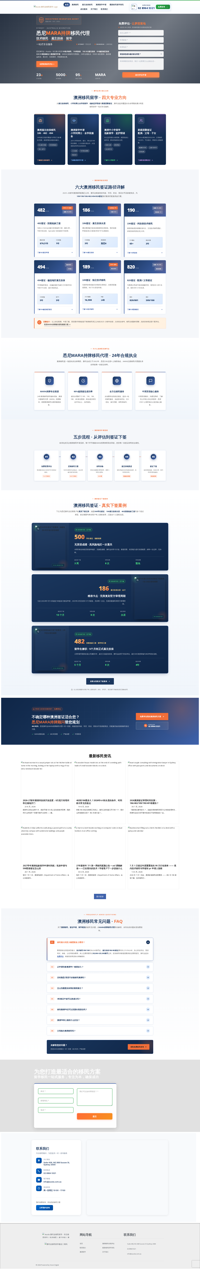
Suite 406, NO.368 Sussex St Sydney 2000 (141, 1244)
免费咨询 (161, 7)
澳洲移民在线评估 (108, 1243)
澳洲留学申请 (101, 4)
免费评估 (60, 956)
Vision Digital (54, 1265)
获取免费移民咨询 (137, 1047)
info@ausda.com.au (52, 1182)
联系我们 (104, 9)
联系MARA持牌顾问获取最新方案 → (57, 324)
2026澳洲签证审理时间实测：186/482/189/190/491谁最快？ (144, 801)
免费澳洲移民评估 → (47, 64)
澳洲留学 (83, 1252)
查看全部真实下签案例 (98, 681)
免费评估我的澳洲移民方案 (150, 716)
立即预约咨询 (44, 1208)
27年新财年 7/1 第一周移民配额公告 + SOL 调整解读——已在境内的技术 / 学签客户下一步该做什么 (99, 867)
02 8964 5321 (146, 8)
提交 (95, 1116)
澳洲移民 (75, 4)
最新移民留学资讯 (117, 4)
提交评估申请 (140, 75)
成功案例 (83, 9)
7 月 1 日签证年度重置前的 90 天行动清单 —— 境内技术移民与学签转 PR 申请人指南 (153, 867)
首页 (66, 4)
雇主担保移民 (87, 4)
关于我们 (94, 9)
